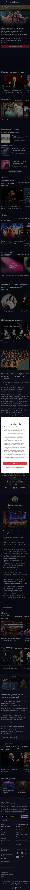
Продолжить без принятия (15, 470)
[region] (15, 445)
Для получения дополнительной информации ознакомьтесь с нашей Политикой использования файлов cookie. (14, 456)
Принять (15, 463)
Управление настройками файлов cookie (15, 467)
